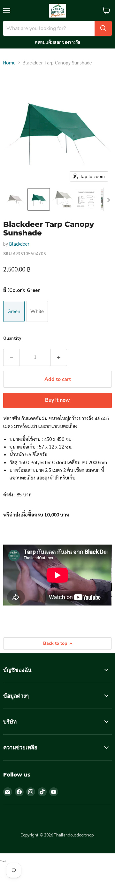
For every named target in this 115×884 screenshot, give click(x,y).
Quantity (12, 338)
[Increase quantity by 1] (59, 357)
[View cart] (106, 11)
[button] (15, 199)
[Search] (103, 28)
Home (9, 62)
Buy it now (57, 400)
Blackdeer (19, 244)
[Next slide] (108, 199)
